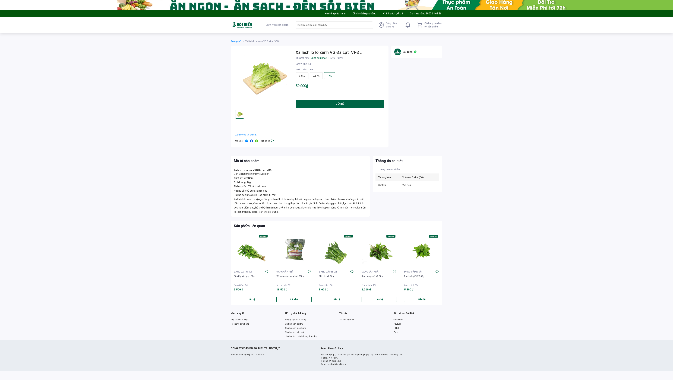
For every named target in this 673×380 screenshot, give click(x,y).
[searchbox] (331, 25)
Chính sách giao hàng (295, 328)
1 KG (329, 75)
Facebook (398, 319)
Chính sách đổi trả (294, 324)
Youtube (397, 324)
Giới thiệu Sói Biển (239, 319)
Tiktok (396, 328)
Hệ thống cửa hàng (240, 324)
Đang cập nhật (243, 271)
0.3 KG (302, 75)
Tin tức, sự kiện (346, 319)
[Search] (370, 25)
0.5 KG (316, 75)
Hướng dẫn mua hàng (295, 319)
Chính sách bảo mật (295, 332)
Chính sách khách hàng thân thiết (301, 336)
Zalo (395, 332)
